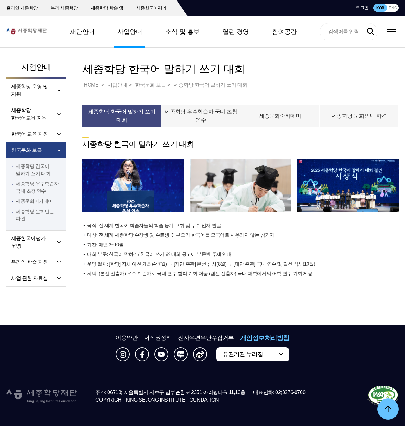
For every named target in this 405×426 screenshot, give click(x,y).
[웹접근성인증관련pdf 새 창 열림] (383, 396)
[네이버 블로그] (181, 354)
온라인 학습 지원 (29, 262)
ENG (393, 8)
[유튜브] (161, 354)
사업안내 (129, 31)
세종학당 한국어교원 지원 (29, 114)
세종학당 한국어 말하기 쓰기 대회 (210, 85)
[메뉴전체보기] (391, 32)
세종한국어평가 (151, 7)
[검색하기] (370, 31)
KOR (380, 8)
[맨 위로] (388, 409)
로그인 (362, 7)
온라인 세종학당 (22, 7)
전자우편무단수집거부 (206, 338)
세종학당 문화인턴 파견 (359, 116)
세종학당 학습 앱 (107, 7)
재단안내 (82, 31)
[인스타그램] (123, 354)
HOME (92, 85)
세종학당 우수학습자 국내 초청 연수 (201, 116)
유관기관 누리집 (243, 354)
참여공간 (284, 31)
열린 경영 (235, 31)
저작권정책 (158, 338)
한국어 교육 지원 (29, 134)
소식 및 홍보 (182, 31)
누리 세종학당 (64, 7)
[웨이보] (200, 354)
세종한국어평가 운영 (28, 242)
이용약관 (126, 338)
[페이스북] (142, 354)
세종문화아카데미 (34, 201)
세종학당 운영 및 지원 (29, 90)
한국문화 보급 (26, 150)
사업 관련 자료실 (29, 278)
